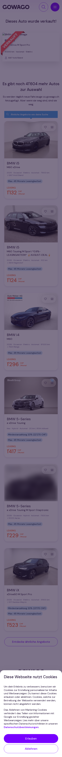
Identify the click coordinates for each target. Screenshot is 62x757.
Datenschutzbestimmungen (21, 727)
